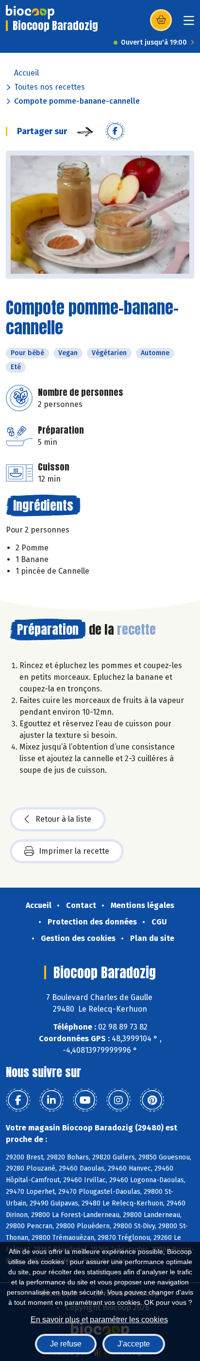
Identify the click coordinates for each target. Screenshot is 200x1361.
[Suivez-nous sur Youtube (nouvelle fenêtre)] (85, 1100)
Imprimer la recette (74, 851)
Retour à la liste (63, 819)
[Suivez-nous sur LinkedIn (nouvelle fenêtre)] (51, 1100)
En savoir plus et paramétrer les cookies (99, 1319)
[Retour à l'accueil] (30, 12)
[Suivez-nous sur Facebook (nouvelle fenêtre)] (18, 1100)
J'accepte (133, 1344)
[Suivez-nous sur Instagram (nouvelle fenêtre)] (118, 1100)
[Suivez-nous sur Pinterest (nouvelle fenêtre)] (152, 1100)
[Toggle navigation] (188, 23)
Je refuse (66, 1344)
